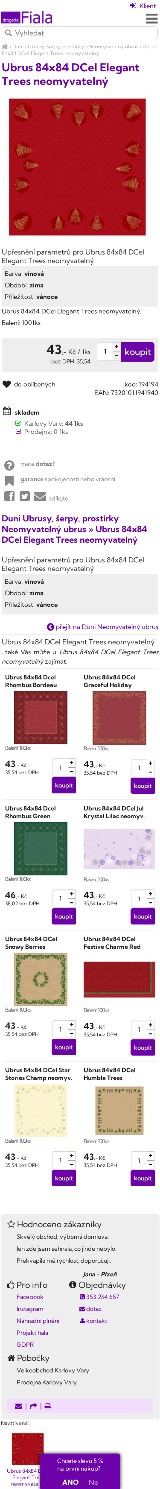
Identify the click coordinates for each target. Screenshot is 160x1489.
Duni (17, 46)
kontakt (96, 1321)
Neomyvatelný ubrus (113, 46)
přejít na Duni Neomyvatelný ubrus (106, 627)
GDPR (25, 1345)
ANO (70, 1482)
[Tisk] (48, 1406)
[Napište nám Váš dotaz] (18, 1406)
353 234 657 (102, 1297)
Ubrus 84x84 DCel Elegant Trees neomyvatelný (79, 49)
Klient (147, 6)
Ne (93, 1482)
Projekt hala (32, 1333)
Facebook (30, 1297)
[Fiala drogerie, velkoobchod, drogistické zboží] (5, 46)
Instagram (30, 1309)
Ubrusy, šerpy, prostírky (56, 46)
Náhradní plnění (38, 1321)
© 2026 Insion (144, 1412)
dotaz (94, 1309)
